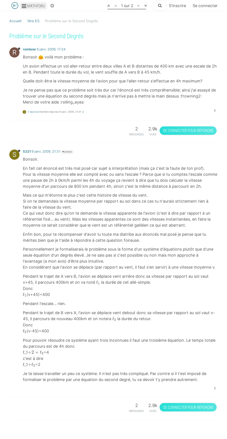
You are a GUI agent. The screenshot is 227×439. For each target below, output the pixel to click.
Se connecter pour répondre (188, 130)
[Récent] (52, 5)
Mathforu (35, 6)
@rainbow (68, 152)
